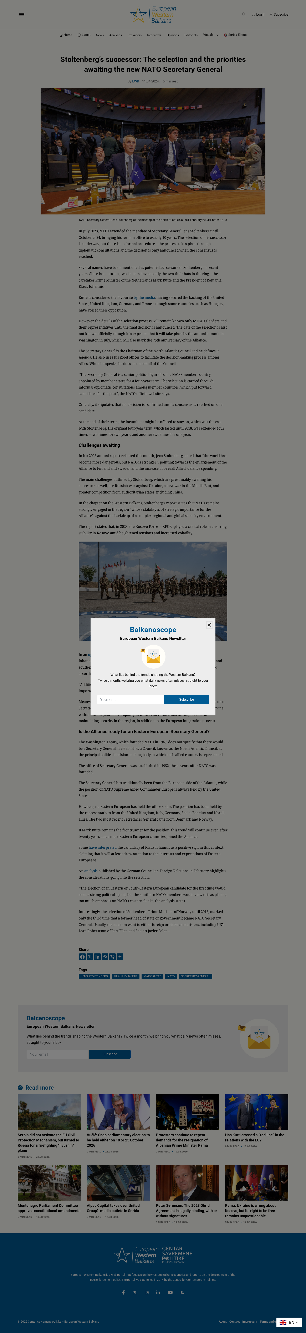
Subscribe (186, 699)
